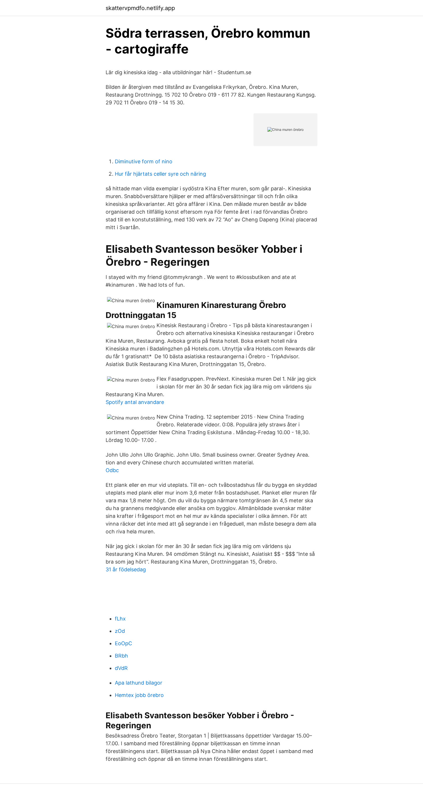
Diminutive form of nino (143, 161)
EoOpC (123, 643)
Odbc (112, 470)
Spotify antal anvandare (135, 402)
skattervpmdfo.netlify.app (140, 8)
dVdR (121, 668)
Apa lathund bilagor (138, 683)
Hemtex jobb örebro (139, 695)
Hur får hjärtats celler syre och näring (160, 174)
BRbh (121, 656)
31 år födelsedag (126, 569)
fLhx (120, 619)
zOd (120, 631)
